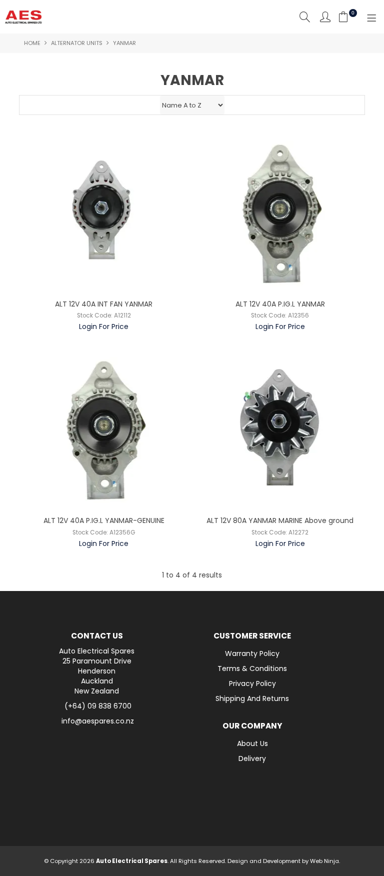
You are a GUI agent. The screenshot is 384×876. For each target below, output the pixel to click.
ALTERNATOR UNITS (76, 43)
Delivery (252, 759)
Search (305, 17)
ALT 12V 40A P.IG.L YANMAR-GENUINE (104, 521)
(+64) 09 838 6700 (98, 706)
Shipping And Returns (252, 699)
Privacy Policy (252, 683)
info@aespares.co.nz (98, 721)
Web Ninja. (325, 861)
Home (32, 43)
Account (325, 17)
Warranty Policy (252, 653)
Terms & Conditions (252, 669)
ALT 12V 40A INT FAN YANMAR (103, 304)
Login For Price (103, 327)
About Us (252, 743)
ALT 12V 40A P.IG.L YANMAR (280, 304)
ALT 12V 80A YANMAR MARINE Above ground (280, 521)
